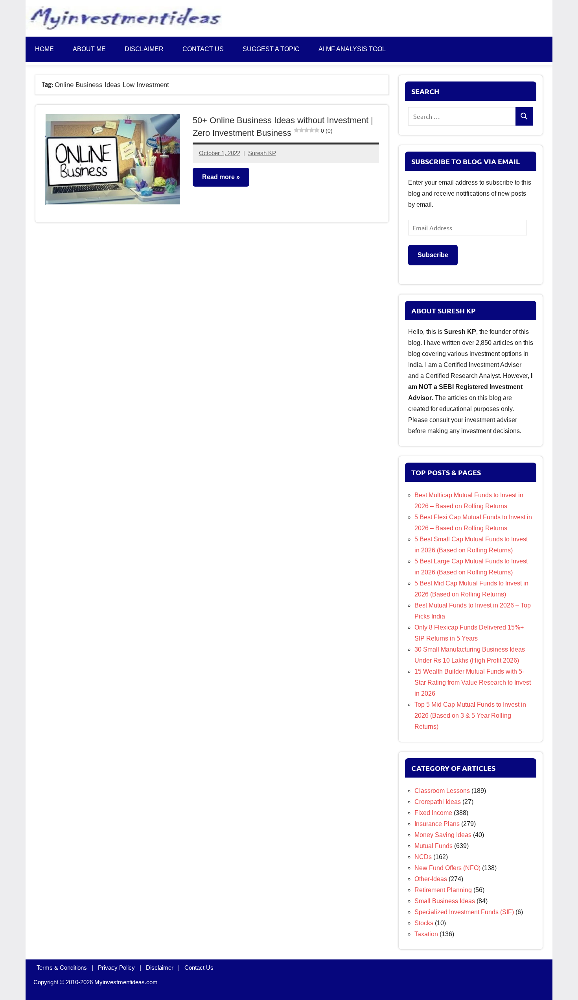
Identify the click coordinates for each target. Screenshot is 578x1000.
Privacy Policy (116, 967)
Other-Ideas (430, 879)
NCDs (423, 857)
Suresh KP (262, 153)
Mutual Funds (433, 846)
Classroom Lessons (442, 790)
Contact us (203, 49)
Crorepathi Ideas (437, 801)
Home (44, 49)
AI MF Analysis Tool (352, 49)
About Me (89, 49)
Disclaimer (144, 49)
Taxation (426, 934)
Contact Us (199, 967)
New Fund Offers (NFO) (447, 868)
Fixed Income (433, 812)
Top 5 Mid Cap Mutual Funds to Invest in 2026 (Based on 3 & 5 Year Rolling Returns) (470, 715)
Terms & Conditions (62, 967)
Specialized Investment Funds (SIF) (464, 912)
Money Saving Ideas (442, 834)
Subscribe (433, 255)
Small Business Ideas (444, 901)
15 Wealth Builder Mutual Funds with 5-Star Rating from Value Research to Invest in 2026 (472, 682)
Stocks (423, 923)
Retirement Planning (443, 890)
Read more (218, 177)
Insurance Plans (437, 823)
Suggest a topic (271, 49)
